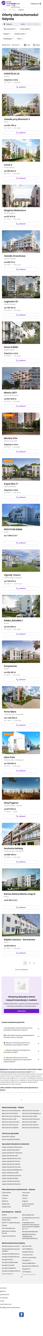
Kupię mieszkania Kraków (11, 1150)
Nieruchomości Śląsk (29, 1122)
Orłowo (24, 1198)
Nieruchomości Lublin (29, 1116)
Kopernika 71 (26, 1269)
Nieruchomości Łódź (9, 1119)
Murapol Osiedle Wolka (10, 1262)
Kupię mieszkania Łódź (10, 1156)
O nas (2, 1301)
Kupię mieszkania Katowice (11, 1176)
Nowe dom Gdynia (8, 1137)
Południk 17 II (26, 1260)
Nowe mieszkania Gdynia (11, 1139)
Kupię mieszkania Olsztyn (11, 1181)
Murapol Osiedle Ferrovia (10, 1254)
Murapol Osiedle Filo (9, 1268)
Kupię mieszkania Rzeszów (11, 1184)
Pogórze (25, 1201)
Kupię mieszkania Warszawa (12, 1147)
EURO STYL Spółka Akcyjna (11, 1223)
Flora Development (8, 1228)
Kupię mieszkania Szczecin (11, 1167)
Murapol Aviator (7, 1260)
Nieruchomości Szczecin (30, 1111)
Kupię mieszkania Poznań (11, 1161)
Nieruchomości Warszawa (11, 1111)
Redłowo (5, 1201)
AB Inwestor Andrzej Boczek (9, 1232)
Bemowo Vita (27, 1246)
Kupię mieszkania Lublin (10, 1173)
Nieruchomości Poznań (10, 1125)
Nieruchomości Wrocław (10, 1122)
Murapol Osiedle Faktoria (10, 1257)
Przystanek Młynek (28, 1275)
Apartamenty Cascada (30, 1277)
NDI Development (28, 1215)
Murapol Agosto (7, 1274)
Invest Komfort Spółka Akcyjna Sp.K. (10, 1219)
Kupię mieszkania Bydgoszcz (12, 1170)
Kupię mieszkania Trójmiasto (12, 1153)
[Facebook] (21, 1314)
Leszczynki (26, 1193)
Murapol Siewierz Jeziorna (11, 1246)
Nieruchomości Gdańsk (10, 1128)
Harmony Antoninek (29, 1258)
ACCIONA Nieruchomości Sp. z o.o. (30, 1219)
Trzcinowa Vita (27, 1255)
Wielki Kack (6, 1204)
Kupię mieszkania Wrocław (11, 1158)
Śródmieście (6, 1193)
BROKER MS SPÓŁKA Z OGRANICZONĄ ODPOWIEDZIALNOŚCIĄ (29, 1236)
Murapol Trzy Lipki (8, 1265)
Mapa (38, 45)
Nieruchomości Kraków (10, 1113)
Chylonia (5, 1195)
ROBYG (4, 1215)
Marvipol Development (30, 1232)
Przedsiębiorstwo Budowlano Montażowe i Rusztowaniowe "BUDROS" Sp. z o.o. (31, 1226)
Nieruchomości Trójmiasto (11, 1116)
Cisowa (4, 1198)
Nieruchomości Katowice (31, 1119)
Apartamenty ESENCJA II (30, 1266)
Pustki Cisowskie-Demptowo (28, 1205)
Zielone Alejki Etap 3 (29, 1263)
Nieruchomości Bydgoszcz (31, 1113)
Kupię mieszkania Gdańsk (11, 1164)
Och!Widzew (26, 1272)
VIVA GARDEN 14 (27, 1249)
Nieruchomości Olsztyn (30, 1125)
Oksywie (25, 1195)
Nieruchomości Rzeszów (30, 1128)
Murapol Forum (7, 1277)
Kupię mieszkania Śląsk (10, 1178)
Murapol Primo (7, 1279)
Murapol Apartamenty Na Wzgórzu (11, 1250)
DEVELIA (4, 1225)
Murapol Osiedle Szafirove (11, 1271)
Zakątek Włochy (28, 1252)
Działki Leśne (6, 1207)
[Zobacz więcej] (21, 1100)
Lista (28, 45)
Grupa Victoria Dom (9, 1236)
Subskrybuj (21, 1011)
